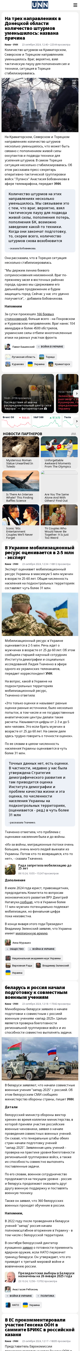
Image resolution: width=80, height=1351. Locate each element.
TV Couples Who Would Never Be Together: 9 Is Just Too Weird (57, 533)
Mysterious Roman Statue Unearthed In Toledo (19, 463)
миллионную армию (32, 933)
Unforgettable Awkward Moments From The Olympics (58, 463)
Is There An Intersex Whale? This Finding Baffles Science (19, 497)
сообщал (26, 902)
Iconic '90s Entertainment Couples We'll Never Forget (19, 533)
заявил (28, 1247)
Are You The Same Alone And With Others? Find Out (57, 497)
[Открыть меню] (75, 5)
